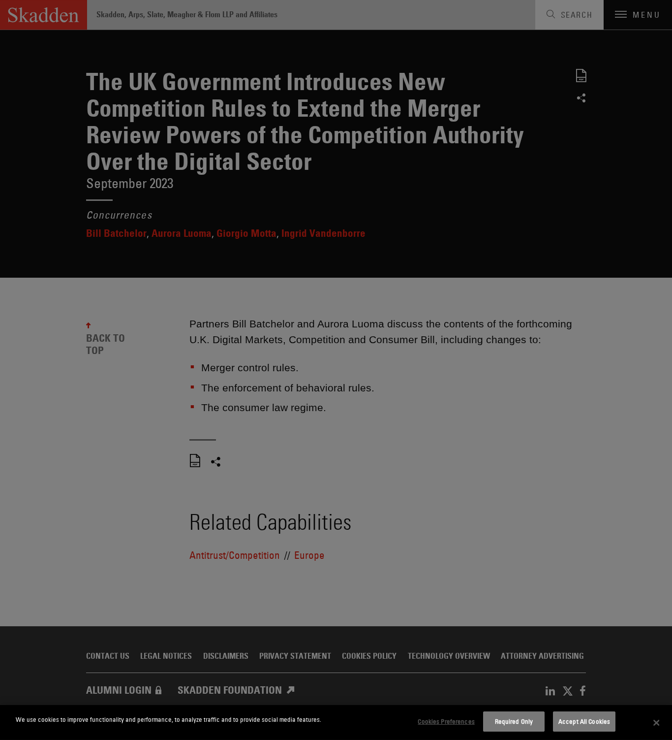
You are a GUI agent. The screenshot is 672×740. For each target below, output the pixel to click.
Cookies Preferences (446, 721)
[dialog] (336, 722)
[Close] (656, 722)
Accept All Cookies (584, 721)
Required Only (514, 721)
